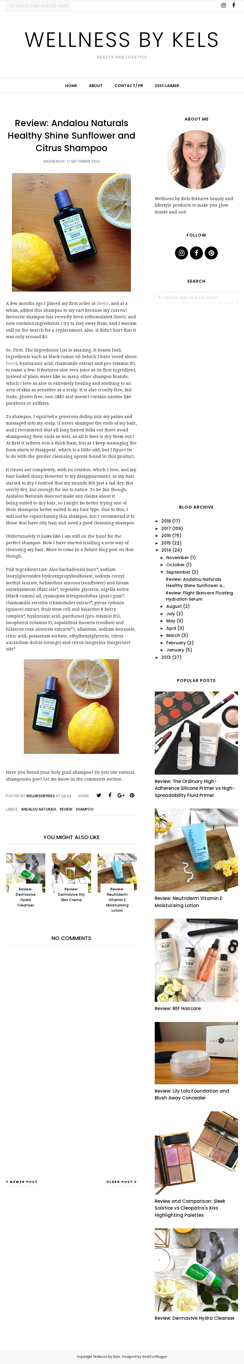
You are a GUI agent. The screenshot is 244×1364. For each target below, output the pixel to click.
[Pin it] (132, 795)
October (175, 565)
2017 (166, 528)
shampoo (85, 809)
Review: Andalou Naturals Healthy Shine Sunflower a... (195, 582)
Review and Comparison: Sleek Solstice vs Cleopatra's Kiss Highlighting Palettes (190, 1208)
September (178, 572)
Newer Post (24, 1181)
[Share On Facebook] (110, 795)
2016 (166, 536)
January (175, 650)
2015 (166, 543)
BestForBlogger (154, 1357)
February (176, 643)
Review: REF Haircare (178, 1008)
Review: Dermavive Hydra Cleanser (195, 1318)
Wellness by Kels (122, 39)
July (170, 614)
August (174, 606)
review (66, 809)
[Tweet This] (99, 795)
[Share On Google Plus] (121, 795)
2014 (166, 550)
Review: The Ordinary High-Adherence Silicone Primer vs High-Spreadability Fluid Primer (195, 788)
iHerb (103, 303)
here (11, 363)
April (171, 628)
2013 (166, 657)
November (177, 558)
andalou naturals (38, 809)
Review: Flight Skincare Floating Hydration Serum (199, 596)
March (173, 635)
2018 (166, 521)
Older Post (119, 1181)
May (170, 621)
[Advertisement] (71, 1133)
